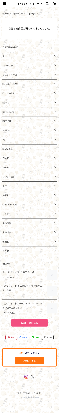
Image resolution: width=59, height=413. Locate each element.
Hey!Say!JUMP (10, 84)
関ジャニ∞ (18, 13)
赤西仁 (5, 241)
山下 (4, 186)
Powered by (26, 398)
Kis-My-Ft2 (8, 93)
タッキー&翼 (8, 177)
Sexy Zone (8, 112)
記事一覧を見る (29, 322)
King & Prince (9, 204)
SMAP (5, 167)
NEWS (5, 102)
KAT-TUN (7, 121)
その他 (5, 251)
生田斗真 (6, 232)
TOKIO (6, 158)
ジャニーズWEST (10, 75)
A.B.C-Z (6, 130)
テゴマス (6, 214)
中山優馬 (6, 223)
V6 (4, 139)
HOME (5, 13)
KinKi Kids (7, 149)
